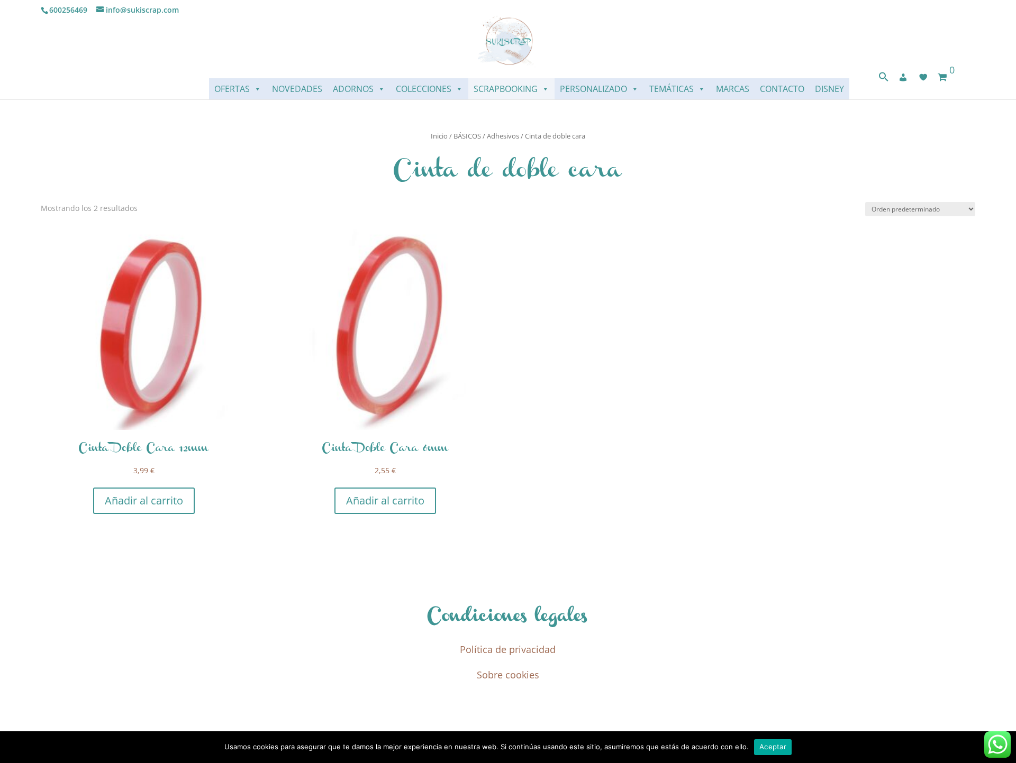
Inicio (439, 136)
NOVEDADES (297, 89)
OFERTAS (232, 89)
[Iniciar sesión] (903, 77)
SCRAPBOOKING (506, 89)
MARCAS (732, 89)
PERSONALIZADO (593, 89)
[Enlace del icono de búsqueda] (883, 79)
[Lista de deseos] (923, 77)
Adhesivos (503, 136)
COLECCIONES (423, 89)
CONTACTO (782, 89)
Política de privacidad (508, 649)
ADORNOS (353, 89)
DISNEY (829, 89)
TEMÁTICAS (671, 89)
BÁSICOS (467, 136)
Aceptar (772, 746)
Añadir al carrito (144, 500)
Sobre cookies (508, 674)
